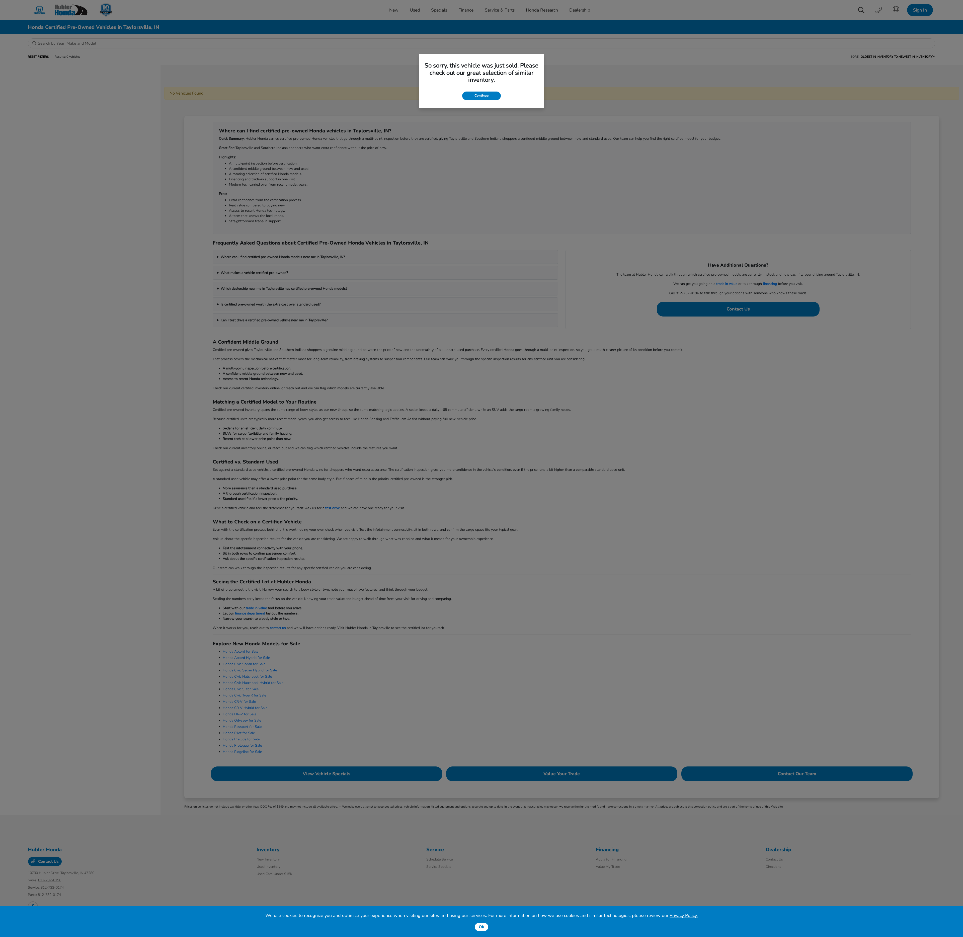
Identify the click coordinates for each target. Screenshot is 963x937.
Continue (481, 95)
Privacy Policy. (684, 915)
